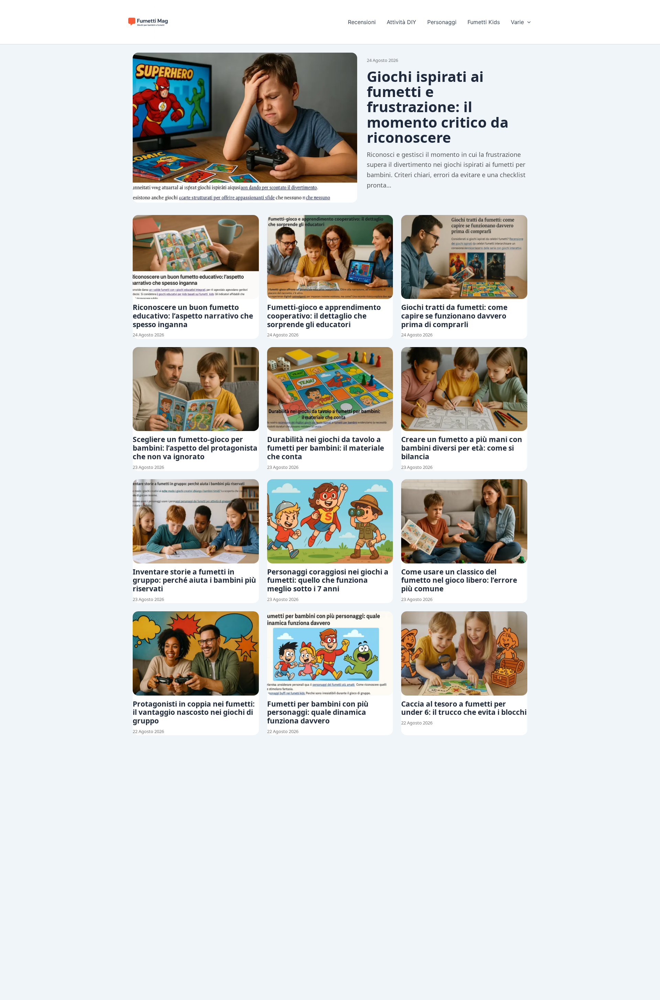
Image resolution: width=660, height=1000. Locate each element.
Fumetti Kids (484, 22)
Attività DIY (401, 22)
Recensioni (362, 22)
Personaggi (441, 22)
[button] (527, 22)
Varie (517, 22)
